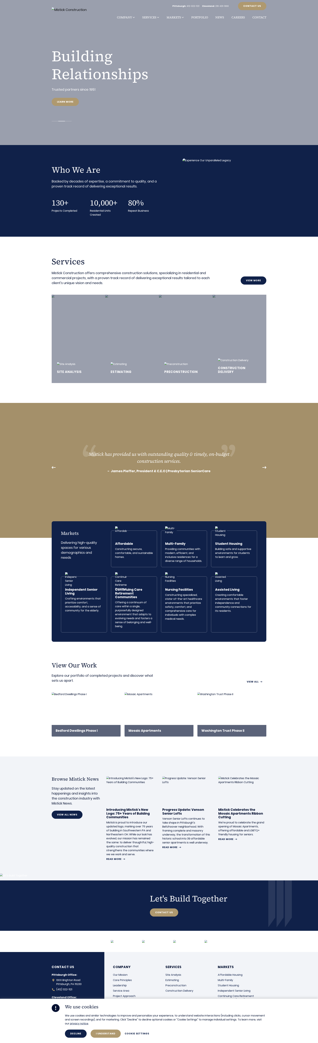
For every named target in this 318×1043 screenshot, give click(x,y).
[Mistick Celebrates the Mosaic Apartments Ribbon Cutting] (242, 808)
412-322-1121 (193, 6)
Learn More (65, 101)
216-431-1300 (222, 6)
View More (253, 280)
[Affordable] (134, 549)
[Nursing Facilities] (184, 604)
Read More (114, 859)
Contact (259, 17)
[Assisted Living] (234, 604)
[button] (133, 17)
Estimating (172, 980)
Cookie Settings (137, 1033)
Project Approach (124, 996)
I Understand (106, 1033)
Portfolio (199, 17)
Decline (75, 1033)
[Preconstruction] (186, 339)
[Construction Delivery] (239, 339)
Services (149, 17)
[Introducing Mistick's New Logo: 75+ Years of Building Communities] (130, 818)
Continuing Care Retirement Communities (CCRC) (236, 998)
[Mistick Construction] (73, 9)
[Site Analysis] (78, 339)
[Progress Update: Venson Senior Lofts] (186, 812)
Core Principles (122, 980)
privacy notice (79, 1023)
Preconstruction (175, 985)
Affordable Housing (230, 975)
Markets (174, 17)
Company (124, 17)
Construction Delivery (179, 991)
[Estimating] (132, 339)
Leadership (120, 985)
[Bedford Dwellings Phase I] (86, 714)
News (219, 17)
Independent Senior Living (234, 991)
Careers (238, 17)
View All (253, 681)
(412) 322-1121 (64, 989)
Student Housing (228, 985)
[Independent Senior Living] (84, 604)
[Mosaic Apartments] (159, 714)
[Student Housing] (234, 549)
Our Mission (120, 975)
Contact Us (252, 6)
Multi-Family (225, 980)
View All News (67, 814)
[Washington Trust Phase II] (231, 714)
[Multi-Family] (184, 549)
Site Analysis (173, 975)
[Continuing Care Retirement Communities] (134, 604)
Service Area (121, 991)
